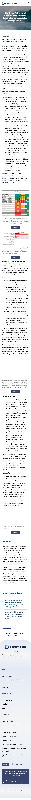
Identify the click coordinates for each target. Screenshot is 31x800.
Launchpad (6, 708)
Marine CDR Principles (10, 737)
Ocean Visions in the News (12, 725)
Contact (5, 688)
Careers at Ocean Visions (12, 744)
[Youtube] (17, 764)
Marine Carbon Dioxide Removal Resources (15, 749)
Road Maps (6, 704)
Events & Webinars (9, 733)
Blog (3, 729)
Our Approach (7, 676)
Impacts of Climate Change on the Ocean (15, 756)
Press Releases (7, 721)
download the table (7, 180)
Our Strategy (7, 700)
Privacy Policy (17, 791)
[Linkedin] (12, 764)
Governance (6, 684)
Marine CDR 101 (8, 741)
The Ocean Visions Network (13, 680)
